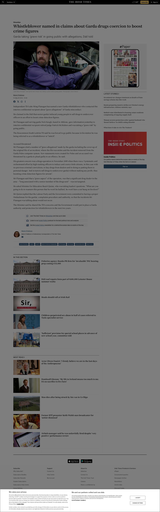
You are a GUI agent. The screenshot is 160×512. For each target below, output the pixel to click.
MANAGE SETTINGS (138, 503)
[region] (80, 500)
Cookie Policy (20, 504)
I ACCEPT (137, 497)
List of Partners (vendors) (79, 500)
